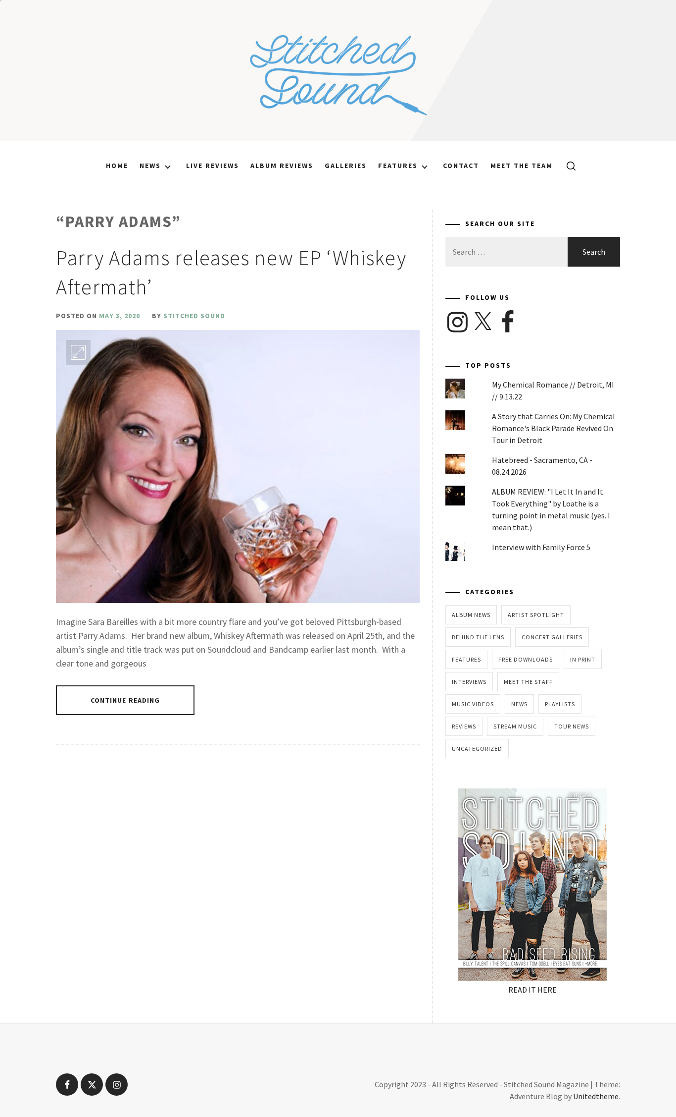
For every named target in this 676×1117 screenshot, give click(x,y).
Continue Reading (125, 700)
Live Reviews (212, 165)
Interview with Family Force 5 (541, 547)
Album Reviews (281, 165)
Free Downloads (525, 659)
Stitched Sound (194, 315)
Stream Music (515, 726)
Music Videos (473, 704)
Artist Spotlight (536, 614)
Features (398, 165)
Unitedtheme (596, 1096)
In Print (582, 659)
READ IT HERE (532, 990)
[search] (567, 165)
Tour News (571, 726)
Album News (471, 614)
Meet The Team (521, 165)
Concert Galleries (552, 637)
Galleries (346, 165)
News (150, 165)
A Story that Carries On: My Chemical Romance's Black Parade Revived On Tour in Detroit (553, 428)
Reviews (464, 726)
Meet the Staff (528, 681)
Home (117, 165)
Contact (461, 165)
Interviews (469, 681)
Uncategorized (477, 748)
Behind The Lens (478, 637)
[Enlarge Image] (78, 352)
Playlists (560, 704)
